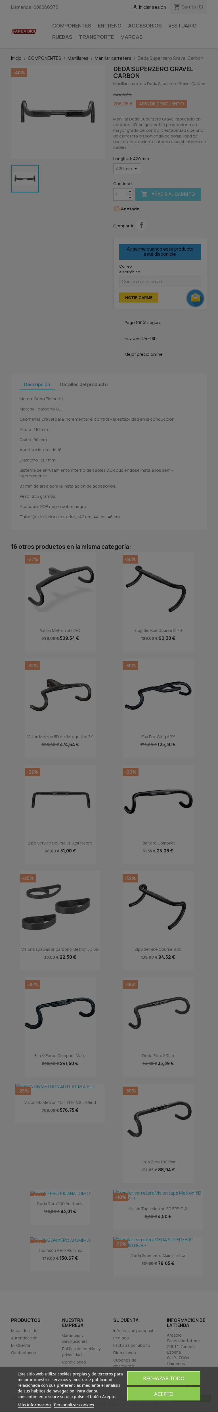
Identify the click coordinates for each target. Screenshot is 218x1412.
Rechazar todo (164, 1378)
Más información (34, 1404)
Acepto (163, 1393)
